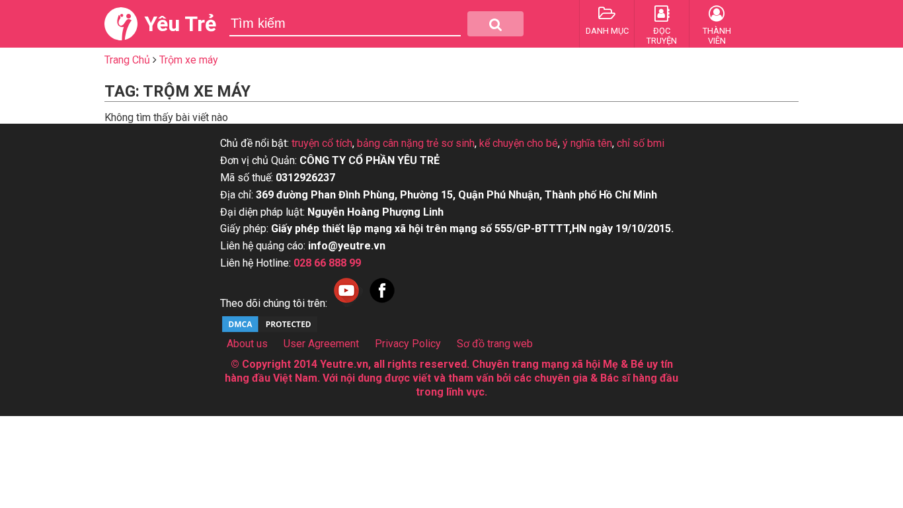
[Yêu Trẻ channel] (346, 303)
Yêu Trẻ (180, 23)
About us (247, 343)
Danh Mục (607, 31)
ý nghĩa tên (587, 143)
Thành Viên (717, 36)
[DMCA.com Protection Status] (269, 330)
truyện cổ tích (322, 143)
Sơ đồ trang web (495, 343)
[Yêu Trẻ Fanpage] (382, 303)
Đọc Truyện (662, 36)
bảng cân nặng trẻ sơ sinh (416, 143)
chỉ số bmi (640, 143)
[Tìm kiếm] (495, 23)
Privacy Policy (408, 343)
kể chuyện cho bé (518, 143)
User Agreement (321, 343)
